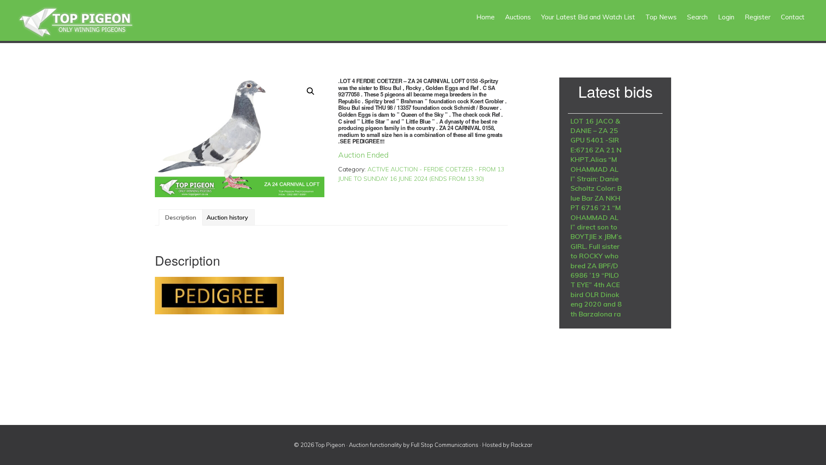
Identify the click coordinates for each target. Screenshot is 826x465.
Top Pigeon (86, 22)
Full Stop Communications (444, 444)
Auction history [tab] (227, 217)
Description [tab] (180, 217)
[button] (310, 91)
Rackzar (522, 444)
